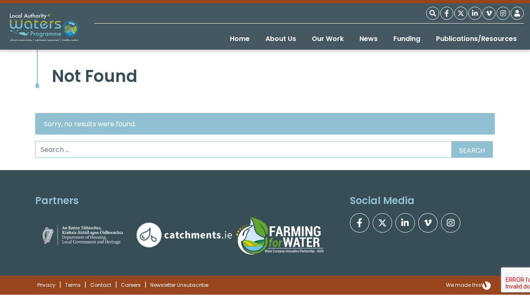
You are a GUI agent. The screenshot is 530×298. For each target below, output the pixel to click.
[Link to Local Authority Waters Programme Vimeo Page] (489, 13)
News (368, 38)
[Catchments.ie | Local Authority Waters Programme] (184, 235)
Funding (406, 38)
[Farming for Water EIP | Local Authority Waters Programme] (279, 235)
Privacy (46, 284)
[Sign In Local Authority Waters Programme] (517, 13)
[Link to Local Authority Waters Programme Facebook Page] (446, 13)
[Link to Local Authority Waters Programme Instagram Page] (503, 13)
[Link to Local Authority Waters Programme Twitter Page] (460, 13)
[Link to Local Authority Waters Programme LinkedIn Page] (475, 13)
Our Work (328, 38)
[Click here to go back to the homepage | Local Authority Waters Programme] (44, 26)
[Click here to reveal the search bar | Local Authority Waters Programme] (432, 13)
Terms (73, 284)
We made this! (464, 284)
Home (240, 38)
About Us (280, 38)
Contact (100, 284)
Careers (131, 284)
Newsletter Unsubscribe (179, 284)
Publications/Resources (476, 38)
